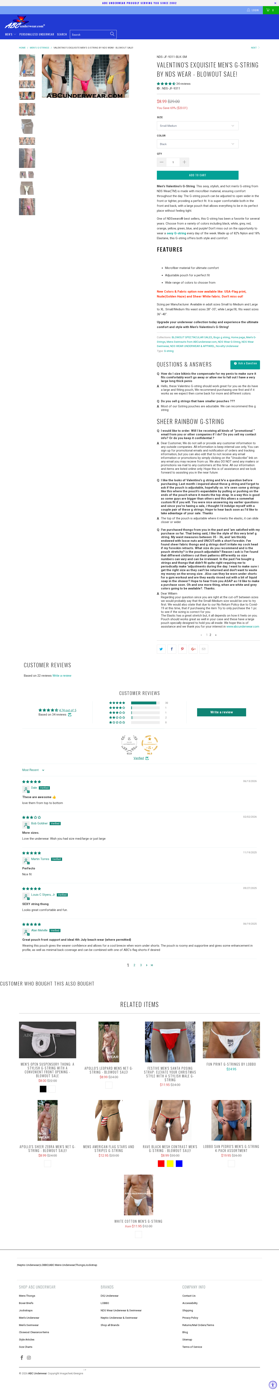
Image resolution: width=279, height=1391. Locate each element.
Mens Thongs (27, 1295)
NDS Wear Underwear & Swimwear (121, 1310)
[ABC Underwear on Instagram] (29, 1358)
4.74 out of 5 (67, 710)
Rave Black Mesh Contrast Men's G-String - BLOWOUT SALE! (170, 1120)
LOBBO (44, 1265)
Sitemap (187, 1339)
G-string (169, 350)
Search (62, 34)
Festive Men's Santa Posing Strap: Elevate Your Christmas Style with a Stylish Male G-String (170, 1042)
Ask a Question (247, 363)
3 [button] (141, 965)
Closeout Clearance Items (34, 1332)
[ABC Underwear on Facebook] (22, 1358)
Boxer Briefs (26, 1303)
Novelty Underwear (227, 346)
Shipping (187, 1310)
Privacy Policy (190, 1317)
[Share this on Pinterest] (182, 649)
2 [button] (134, 965)
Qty (159, 153)
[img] (31, 782)
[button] (166, 84)
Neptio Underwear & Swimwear (119, 1317)
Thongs (80, 1265)
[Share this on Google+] (193, 649)
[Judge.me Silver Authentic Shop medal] (129, 743)
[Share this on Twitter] (161, 649)
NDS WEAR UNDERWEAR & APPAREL (192, 346)
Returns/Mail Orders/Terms (198, 1325)
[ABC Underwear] (141, 21)
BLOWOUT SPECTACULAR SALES (192, 337)
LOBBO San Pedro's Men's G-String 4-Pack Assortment (231, 1120)
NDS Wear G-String (229, 341)
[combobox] (93, 34)
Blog (185, 1332)
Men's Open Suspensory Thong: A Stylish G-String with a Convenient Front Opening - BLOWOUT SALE (47, 1040)
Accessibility (190, 1303)
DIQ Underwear (109, 1295)
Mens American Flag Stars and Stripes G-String (108, 1120)
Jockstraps (25, 1310)
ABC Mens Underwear (62, 1265)
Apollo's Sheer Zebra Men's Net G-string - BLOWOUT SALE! (47, 1120)
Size (160, 117)
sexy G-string (176, 233)
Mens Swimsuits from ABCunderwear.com (192, 341)
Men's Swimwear (29, 1325)
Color (161, 135)
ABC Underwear (37, 1373)
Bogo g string (221, 337)
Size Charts (25, 1346)
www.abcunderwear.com (243, 626)
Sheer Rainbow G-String (190, 421)
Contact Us (188, 1295)
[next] (147, 76)
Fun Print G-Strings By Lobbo (231, 1040)
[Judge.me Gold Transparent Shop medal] (150, 743)
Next (254, 47)
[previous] (47, 76)
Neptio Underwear (28, 1265)
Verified (139, 758)
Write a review (61, 675)
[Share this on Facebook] (171, 649)
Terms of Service (192, 1346)
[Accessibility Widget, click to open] (273, 1385)
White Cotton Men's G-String (138, 1195)
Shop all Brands (110, 1325)
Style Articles (26, 1339)
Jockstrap (91, 1265)
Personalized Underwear (36, 34)
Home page (238, 337)
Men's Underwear (29, 1317)
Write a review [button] (221, 712)
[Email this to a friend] (203, 649)
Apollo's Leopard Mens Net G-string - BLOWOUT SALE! (108, 1042)
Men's (9, 34)
